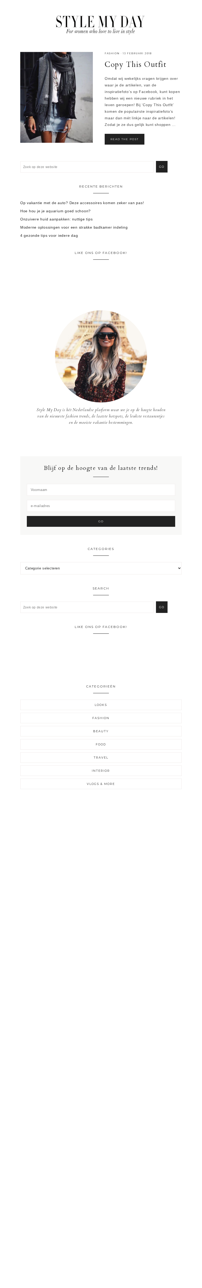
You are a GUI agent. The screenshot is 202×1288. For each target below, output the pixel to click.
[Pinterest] (105, 441)
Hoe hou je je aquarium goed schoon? (55, 211)
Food (101, 744)
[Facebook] (97, 441)
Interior (101, 771)
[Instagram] (101, 441)
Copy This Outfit (135, 65)
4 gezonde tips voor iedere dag (49, 235)
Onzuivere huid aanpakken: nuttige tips (56, 219)
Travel (101, 757)
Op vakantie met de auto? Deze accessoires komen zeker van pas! (82, 203)
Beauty (101, 731)
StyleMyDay (101, 23)
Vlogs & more (101, 784)
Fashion (112, 53)
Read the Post (124, 139)
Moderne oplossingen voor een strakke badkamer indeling (74, 227)
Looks (101, 705)
